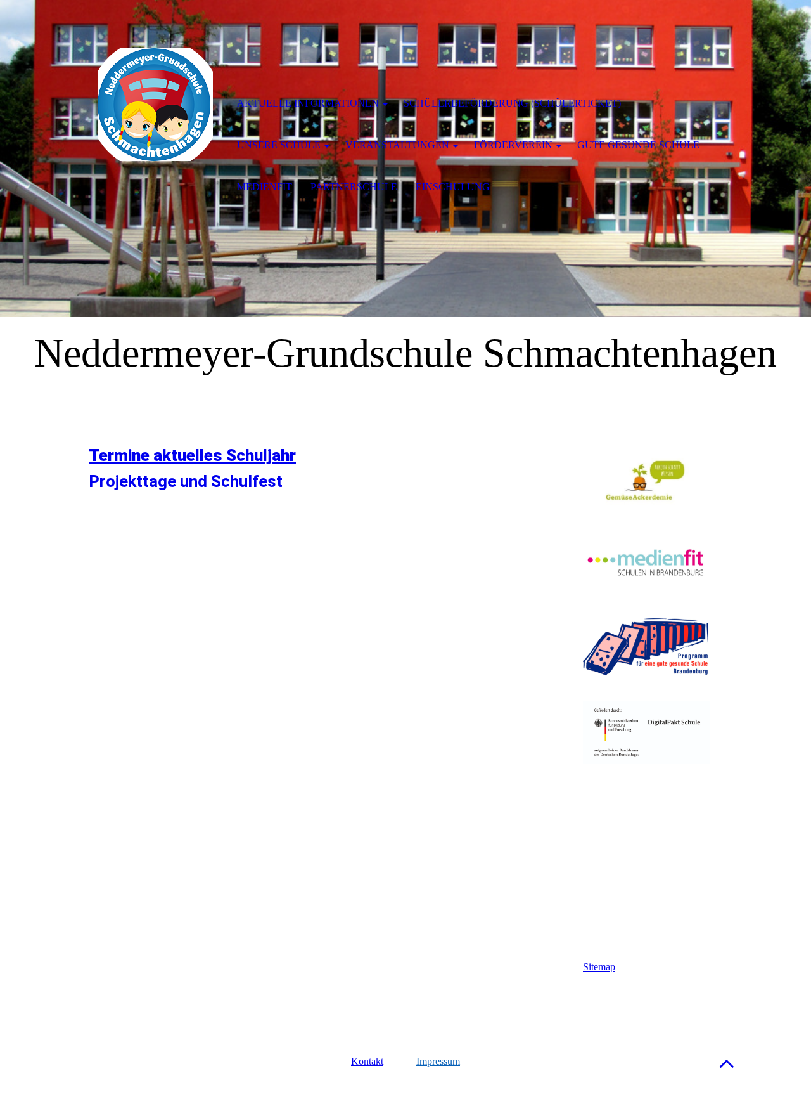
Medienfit (264, 186)
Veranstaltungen (397, 145)
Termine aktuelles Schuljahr (192, 455)
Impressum (438, 1061)
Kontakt (367, 1061)
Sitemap (599, 966)
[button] (727, 1063)
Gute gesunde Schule (638, 145)
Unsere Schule (279, 145)
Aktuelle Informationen (308, 103)
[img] (155, 104)
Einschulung (453, 186)
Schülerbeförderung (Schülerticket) (512, 103)
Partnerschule (353, 186)
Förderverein (513, 145)
